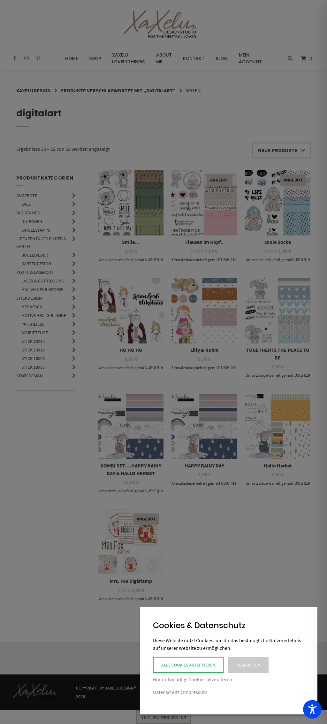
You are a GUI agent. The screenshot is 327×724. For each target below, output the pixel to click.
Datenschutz (166, 692)
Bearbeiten (248, 665)
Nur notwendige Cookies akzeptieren (192, 679)
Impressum (195, 692)
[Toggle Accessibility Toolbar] (312, 709)
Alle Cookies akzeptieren (188, 665)
